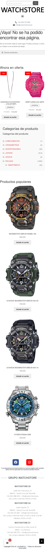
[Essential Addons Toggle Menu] (41, 541)
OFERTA (8, 157)
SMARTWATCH (14, 165)
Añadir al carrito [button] (10, 117)
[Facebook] (16, 462)
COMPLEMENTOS (12, 141)
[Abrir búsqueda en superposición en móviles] (22, 3)
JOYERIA (9, 153)
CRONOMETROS (12, 145)
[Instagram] (29, 462)
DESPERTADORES (13, 149)
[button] (22, 16)
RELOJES (9, 161)
